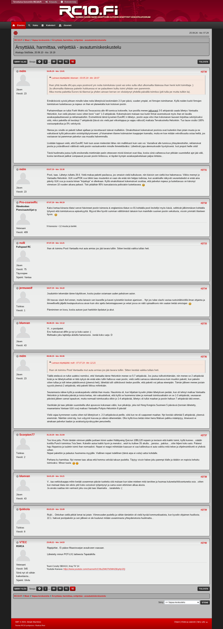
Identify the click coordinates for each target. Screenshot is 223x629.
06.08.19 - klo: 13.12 (55, 323)
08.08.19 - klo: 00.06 (55, 356)
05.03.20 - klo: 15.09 (55, 509)
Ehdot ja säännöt (188, 622)
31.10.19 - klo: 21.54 (55, 435)
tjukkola (24, 509)
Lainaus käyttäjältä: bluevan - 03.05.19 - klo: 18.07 (75, 78)
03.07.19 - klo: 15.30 (55, 169)
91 (66, 61)
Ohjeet (177, 622)
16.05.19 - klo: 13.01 (55, 71)
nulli (22, 242)
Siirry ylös (20, 589)
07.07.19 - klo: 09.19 (55, 202)
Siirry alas (20, 62)
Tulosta (203, 62)
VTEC (23, 542)
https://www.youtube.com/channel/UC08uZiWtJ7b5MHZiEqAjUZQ (94, 569)
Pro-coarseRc (28, 202)
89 (54, 61)
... (49, 61)
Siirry (160, 602)
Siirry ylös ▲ (202, 622)
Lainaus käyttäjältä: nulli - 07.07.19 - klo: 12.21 (74, 363)
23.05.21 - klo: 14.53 (55, 542)
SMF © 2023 (20, 622)
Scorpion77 (27, 434)
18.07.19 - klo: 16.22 (55, 288)
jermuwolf (25, 287)
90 (60, 61)
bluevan (24, 322)
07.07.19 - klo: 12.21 (55, 243)
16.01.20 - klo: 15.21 (55, 476)
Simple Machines (34, 622)
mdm (22, 71)
